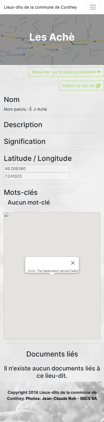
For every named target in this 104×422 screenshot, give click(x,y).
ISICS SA (88, 398)
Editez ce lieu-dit (79, 85)
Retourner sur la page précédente (64, 71)
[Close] (73, 263)
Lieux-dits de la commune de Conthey (40, 7)
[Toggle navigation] (93, 7)
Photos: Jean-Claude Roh (51, 398)
